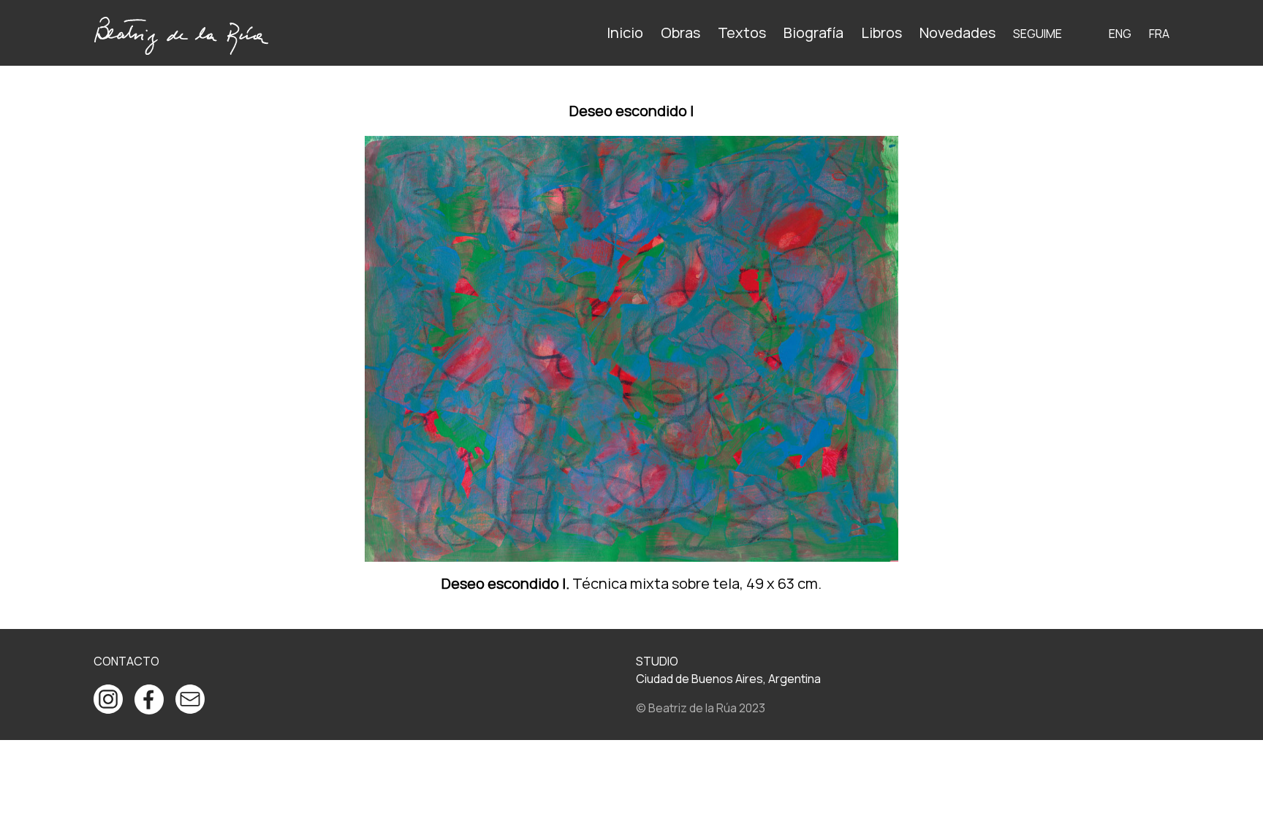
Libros (881, 32)
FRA (1159, 34)
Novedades (957, 32)
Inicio (625, 32)
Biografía (813, 32)
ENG (1120, 34)
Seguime (1037, 34)
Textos (742, 32)
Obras (680, 32)
